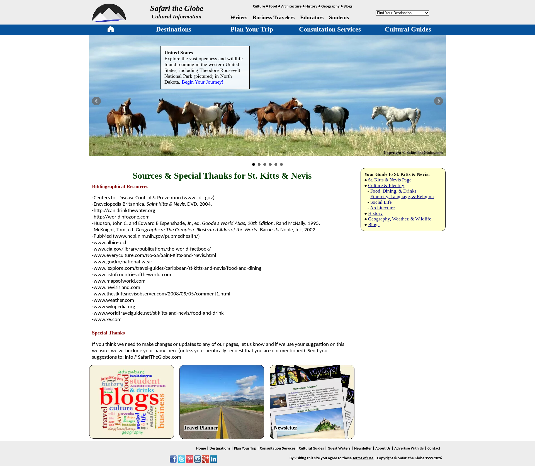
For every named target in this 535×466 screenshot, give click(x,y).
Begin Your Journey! (202, 82)
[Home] (110, 30)
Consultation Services (330, 29)
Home (201, 448)
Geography (330, 6)
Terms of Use (362, 458)
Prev (96, 101)
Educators (312, 17)
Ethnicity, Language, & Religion (402, 196)
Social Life (381, 202)
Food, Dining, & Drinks (393, 191)
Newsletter (285, 428)
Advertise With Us (409, 448)
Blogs (348, 6)
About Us (383, 448)
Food (273, 6)
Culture (259, 6)
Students (339, 17)
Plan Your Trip (251, 29)
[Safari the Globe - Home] (109, 20)
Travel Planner (201, 428)
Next (438, 101)
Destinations (173, 29)
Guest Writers (339, 448)
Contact (433, 448)
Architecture (291, 6)
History (311, 6)
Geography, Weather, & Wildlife (399, 219)
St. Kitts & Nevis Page (390, 180)
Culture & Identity (386, 185)
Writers (238, 17)
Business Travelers (274, 17)
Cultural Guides (408, 29)
